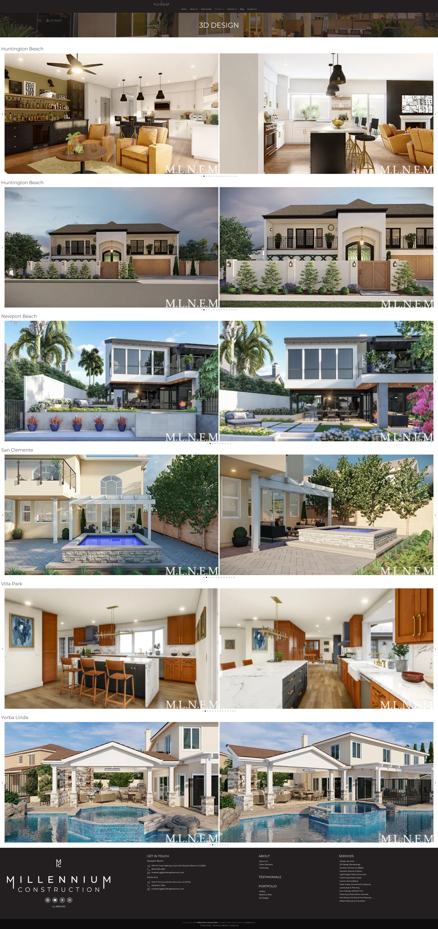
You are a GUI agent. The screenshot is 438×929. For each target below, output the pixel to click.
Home (184, 9)
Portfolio (218, 9)
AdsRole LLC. (250, 922)
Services (231, 9)
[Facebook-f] (62, 900)
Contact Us (252, 9)
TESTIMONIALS (270, 877)
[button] (193, 9)
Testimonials (206, 9)
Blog (242, 9)
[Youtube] (55, 900)
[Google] (48, 900)
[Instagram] (70, 900)
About (192, 9)
